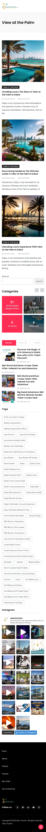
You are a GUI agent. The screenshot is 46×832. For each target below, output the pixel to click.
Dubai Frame (31, 475)
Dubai (22, 464)
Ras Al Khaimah (8, 789)
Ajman (4, 759)
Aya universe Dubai (27, 435)
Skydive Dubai (34, 562)
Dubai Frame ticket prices (14, 487)
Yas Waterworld (32, 579)
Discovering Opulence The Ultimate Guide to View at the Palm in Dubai (20, 172)
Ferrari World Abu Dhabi (14, 516)
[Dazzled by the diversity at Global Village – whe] (8, 723)
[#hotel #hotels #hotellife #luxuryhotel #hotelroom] (37, 708)
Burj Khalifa (9, 458)
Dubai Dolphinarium (12, 469)
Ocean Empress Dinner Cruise (16, 550)
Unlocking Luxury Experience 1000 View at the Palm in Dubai (22, 248)
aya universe (9, 435)
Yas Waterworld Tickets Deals (16, 591)
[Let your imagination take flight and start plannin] (8, 708)
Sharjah (5, 766)
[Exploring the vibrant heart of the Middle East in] (8, 662)
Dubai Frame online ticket (14, 481)
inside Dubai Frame (12, 545)
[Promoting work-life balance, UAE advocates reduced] (8, 677)
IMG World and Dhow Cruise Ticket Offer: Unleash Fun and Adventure (20, 367)
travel (18, 579)
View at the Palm (10, 87)
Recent (8, 343)
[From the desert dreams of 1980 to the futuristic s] (8, 647)
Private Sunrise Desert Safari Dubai (18, 556)
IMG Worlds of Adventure (14, 533)
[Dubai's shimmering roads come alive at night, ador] (8, 632)
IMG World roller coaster (14, 527)
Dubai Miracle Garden (13, 498)
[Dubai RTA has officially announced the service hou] (37, 632)
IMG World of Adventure (14, 521)
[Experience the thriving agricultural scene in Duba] (23, 677)
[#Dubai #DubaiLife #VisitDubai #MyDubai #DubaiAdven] (8, 693)
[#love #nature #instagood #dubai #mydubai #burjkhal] (23, 708)
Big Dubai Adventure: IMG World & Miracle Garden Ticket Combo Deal (30, 395)
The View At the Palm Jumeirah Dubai (19, 574)
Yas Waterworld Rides (13, 585)
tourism (7, 579)
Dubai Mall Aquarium (12, 492)
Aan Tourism (7, 824)
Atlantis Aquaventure (12, 423)
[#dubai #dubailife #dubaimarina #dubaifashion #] (23, 693)
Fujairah (5, 774)
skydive (20, 562)
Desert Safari (9, 464)
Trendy (37, 343)
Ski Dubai (8, 562)
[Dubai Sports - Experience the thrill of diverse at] (37, 662)
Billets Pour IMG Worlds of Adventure (19, 452)
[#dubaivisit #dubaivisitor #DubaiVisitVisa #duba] (37, 693)
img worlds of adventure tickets (17, 539)
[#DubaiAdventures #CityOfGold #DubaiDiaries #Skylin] (23, 723)
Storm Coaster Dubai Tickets (16, 568)
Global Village (35, 516)
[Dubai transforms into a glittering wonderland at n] (23, 632)
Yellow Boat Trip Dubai (13, 603)
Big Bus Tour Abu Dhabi (13, 446)
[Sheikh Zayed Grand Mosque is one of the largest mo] (37, 677)
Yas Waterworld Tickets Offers (16, 597)
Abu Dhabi (6, 781)
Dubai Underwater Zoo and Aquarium (19, 504)
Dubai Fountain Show (12, 475)
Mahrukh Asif (25, 362)
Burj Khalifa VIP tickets (28, 458)
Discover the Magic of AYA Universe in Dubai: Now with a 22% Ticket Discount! (29, 353)
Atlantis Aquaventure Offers (15, 429)
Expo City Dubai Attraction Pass (17, 510)
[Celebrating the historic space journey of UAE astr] (23, 662)
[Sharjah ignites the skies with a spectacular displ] (23, 647)
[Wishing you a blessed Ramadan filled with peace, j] (37, 647)
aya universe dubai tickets (14, 440)
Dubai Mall (34, 487)
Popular (23, 343)
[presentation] (37, 290)
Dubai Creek (35, 464)
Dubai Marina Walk (34, 492)
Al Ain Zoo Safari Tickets (14, 417)
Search (5, 276)
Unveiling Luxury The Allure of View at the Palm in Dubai (21, 93)
